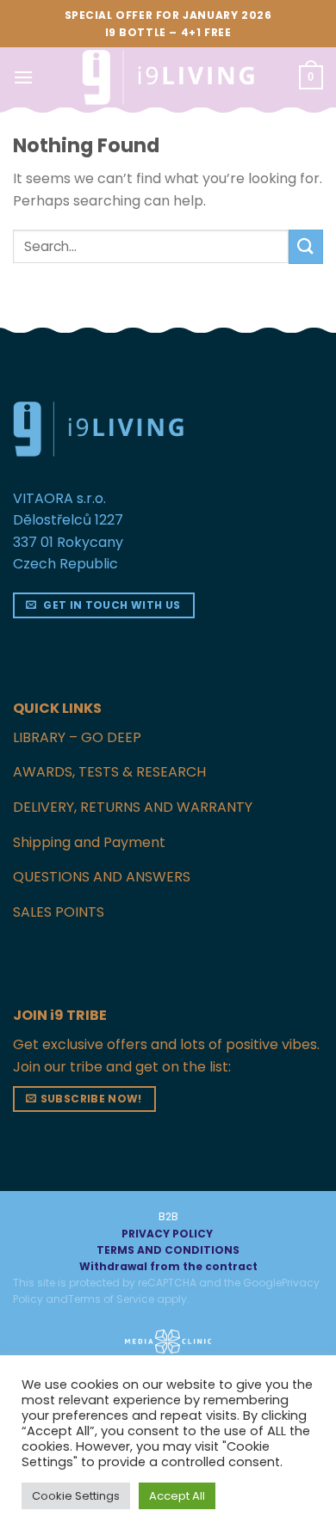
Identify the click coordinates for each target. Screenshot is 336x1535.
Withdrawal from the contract (168, 1266)
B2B (168, 1216)
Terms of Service (111, 1299)
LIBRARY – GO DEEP (77, 737)
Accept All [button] (177, 1496)
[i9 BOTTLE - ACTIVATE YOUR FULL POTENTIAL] (168, 77)
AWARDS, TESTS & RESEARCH (109, 772)
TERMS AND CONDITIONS (168, 1250)
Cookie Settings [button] (76, 1496)
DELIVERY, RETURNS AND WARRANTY (132, 807)
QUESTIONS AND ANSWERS (101, 877)
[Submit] (306, 246)
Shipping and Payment (89, 842)
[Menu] (23, 77)
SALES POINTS (58, 912)
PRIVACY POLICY (167, 1233)
